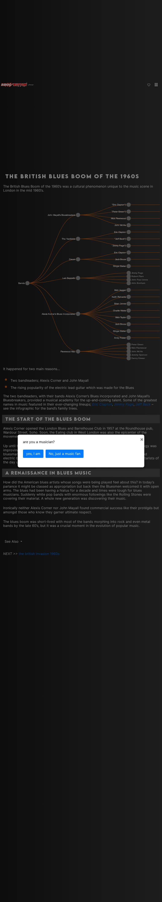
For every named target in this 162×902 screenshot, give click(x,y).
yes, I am (33, 454)
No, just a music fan (64, 454)
